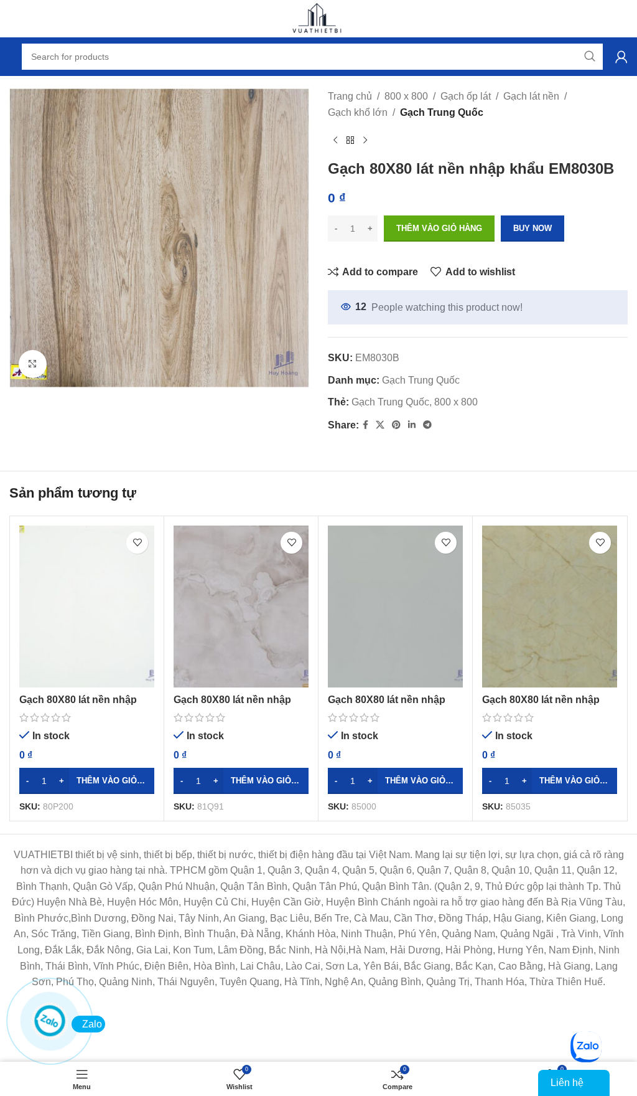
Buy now (532, 228)
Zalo (92, 1024)
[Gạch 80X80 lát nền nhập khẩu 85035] (549, 606)
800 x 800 (406, 96)
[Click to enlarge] (33, 364)
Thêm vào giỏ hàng (439, 228)
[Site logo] (318, 17)
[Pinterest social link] (396, 425)
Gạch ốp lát (465, 96)
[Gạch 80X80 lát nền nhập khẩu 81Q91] (241, 606)
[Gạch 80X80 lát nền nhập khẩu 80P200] (86, 606)
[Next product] (365, 140)
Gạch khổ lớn (358, 112)
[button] (86, 781)
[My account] (621, 56)
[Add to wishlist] (137, 543)
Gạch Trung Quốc (441, 112)
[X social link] (380, 425)
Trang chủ (350, 96)
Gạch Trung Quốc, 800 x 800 (414, 402)
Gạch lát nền (531, 96)
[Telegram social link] (427, 425)
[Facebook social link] (365, 425)
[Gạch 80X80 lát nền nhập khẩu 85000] (395, 606)
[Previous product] (335, 140)
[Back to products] (350, 140)
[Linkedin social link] (411, 425)
